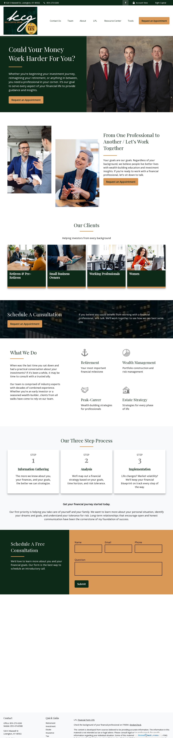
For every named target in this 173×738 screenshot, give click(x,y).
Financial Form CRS (86, 720)
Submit (81, 584)
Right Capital (160, 2)
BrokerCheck (135, 725)
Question (80, 559)
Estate (48, 729)
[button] (55, 21)
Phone (138, 542)
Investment (51, 726)
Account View (142, 2)
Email (108, 542)
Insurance (50, 733)
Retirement (50, 723)
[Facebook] (125, 2)
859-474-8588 (16, 726)
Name (78, 542)
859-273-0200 (53, 2)
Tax (47, 736)
